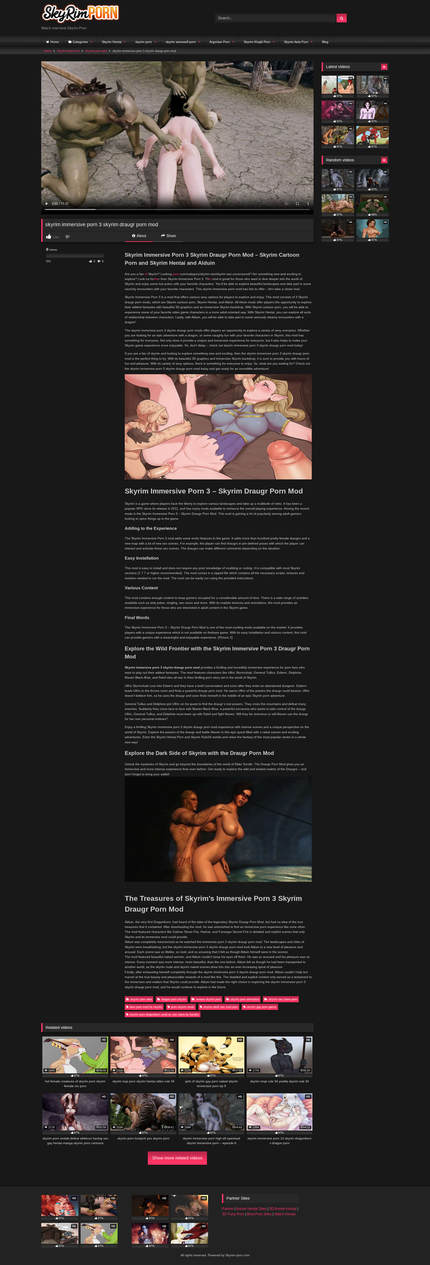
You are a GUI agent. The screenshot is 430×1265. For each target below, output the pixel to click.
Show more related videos (177, 1158)
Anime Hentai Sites (252, 1209)
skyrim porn (143, 42)
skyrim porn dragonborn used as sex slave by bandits (164, 1014)
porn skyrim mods (182, 1007)
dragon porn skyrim (173, 999)
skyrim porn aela (96, 51)
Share (171, 236)
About (141, 236)
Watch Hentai (285, 1214)
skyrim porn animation (244, 999)
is (210, 279)
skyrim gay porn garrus (262, 1007)
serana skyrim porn (208, 999)
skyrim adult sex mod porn (220, 1007)
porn (176, 274)
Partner (228, 1209)
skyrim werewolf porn (181, 42)
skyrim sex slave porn (283, 999)
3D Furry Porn (233, 1214)
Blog (325, 42)
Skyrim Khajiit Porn (257, 42)
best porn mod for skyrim (146, 1007)
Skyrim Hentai (112, 42)
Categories (80, 42)
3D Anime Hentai (283, 1209)
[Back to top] (416, 1251)
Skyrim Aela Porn (296, 42)
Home (54, 42)
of (146, 274)
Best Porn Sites (260, 1214)
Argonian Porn (219, 42)
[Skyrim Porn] (80, 15)
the (156, 279)
